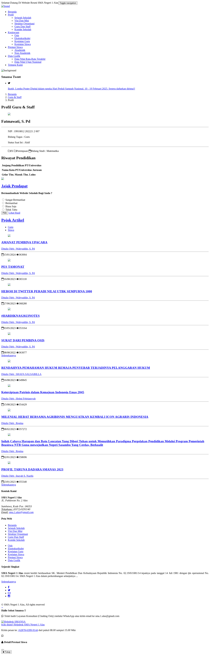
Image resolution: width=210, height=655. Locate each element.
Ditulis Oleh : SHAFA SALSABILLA (21, 374)
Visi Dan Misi (21, 20)
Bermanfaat (11, 203)
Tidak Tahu (11, 209)
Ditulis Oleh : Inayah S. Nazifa (17, 475)
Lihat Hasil (14, 212)
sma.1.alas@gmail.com (21, 512)
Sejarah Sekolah (22, 17)
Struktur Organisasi (24, 23)
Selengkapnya (8, 355)
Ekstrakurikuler (22, 38)
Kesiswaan (13, 32)
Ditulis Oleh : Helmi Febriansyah (18, 398)
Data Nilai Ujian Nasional (27, 62)
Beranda (12, 11)
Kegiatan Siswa (22, 44)
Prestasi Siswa (15, 47)
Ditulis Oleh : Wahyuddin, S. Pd (18, 248)
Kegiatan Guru (22, 41)
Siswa (11, 230)
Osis (16, 35)
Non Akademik (22, 53)
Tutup (7, 652)
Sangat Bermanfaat (15, 199)
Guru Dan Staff (22, 26)
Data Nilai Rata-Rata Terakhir (29, 59)
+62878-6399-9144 (28, 630)
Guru (10, 227)
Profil (11, 14)
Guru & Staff (14, 97)
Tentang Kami (15, 64)
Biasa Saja (10, 206)
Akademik (19, 50)
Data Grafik (14, 56)
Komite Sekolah (22, 29)
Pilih (5, 213)
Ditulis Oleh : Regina (12, 423)
